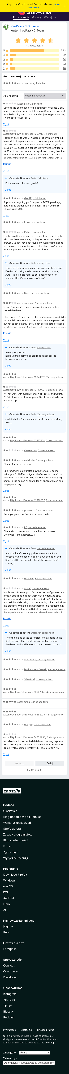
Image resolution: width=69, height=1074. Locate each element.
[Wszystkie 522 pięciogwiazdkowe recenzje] (34, 50)
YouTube (9, 999)
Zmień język (9, 1052)
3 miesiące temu (44, 460)
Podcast (8, 1017)
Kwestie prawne (45, 1029)
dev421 (28, 198)
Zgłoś (6, 124)
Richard (28, 232)
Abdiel (27, 588)
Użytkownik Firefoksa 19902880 (27, 692)
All (5, 910)
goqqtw (28, 724)
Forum (7, 846)
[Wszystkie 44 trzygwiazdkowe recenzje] (34, 59)
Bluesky (8, 1011)
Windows (9, 880)
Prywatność (9, 1029)
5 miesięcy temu (55, 737)
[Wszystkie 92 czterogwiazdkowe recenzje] (34, 55)
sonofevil (29, 303)
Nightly (8, 926)
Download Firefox (15, 874)
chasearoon (30, 450)
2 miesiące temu (43, 303)
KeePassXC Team (32, 30)
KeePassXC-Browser (25, 26)
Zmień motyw (10, 1058)
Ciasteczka (26, 1029)
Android (8, 898)
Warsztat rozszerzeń (17, 822)
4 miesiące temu (56, 669)
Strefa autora (12, 828)
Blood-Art (29, 293)
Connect (9, 965)
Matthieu (29, 578)
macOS (8, 886)
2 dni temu (37, 103)
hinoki (27, 222)
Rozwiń (7, 164)
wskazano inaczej (22, 1036)
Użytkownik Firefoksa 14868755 (27, 737)
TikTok (7, 1005)
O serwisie (10, 811)
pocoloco (29, 510)
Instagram (10, 994)
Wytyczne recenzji (15, 858)
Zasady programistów (17, 834)
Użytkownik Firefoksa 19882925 (27, 714)
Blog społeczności (15, 840)
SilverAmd (29, 679)
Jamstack (29, 83)
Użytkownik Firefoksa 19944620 (27, 377)
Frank (27, 103)
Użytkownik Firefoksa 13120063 (27, 389)
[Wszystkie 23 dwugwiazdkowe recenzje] (34, 64)
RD (25, 527)
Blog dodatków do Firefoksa (22, 816)
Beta (6, 932)
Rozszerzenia (21, 17)
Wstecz (19, 763)
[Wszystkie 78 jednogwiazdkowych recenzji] (34, 68)
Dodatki (8, 805)
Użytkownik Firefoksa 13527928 (27, 440)
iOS (5, 892)
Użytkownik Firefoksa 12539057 (27, 500)
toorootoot (30, 659)
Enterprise (10, 949)
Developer (10, 977)
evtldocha (29, 460)
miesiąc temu (39, 222)
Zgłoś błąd (10, 852)
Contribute (10, 971)
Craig (27, 702)
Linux (6, 904)
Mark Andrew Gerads (35, 669)
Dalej (50, 763)
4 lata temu (41, 83)
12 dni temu (39, 198)
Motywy (37, 17)
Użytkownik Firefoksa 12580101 (27, 133)
